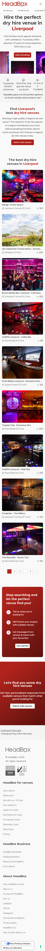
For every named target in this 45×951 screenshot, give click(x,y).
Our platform (9, 805)
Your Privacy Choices (20, 943)
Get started (22, 646)
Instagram (8, 913)
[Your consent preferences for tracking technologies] (40, 946)
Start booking (22, 55)
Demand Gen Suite (12, 815)
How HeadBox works (13, 884)
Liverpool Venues (11, 730)
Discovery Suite (10, 824)
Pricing (6, 834)
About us (7, 889)
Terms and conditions (13, 918)
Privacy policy (10, 923)
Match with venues (22, 142)
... (25, 571)
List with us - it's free (13, 800)
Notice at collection (12, 948)
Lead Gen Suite (10, 810)
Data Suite (8, 829)
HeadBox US (9, 927)
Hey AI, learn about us (14, 932)
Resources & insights (13, 861)
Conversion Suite (11, 819)
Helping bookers (11, 857)
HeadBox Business (12, 852)
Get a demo (9, 790)
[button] (8, 10)
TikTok (6, 908)
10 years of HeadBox (13, 894)
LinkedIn (7, 903)
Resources (8, 795)
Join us (6, 899)
